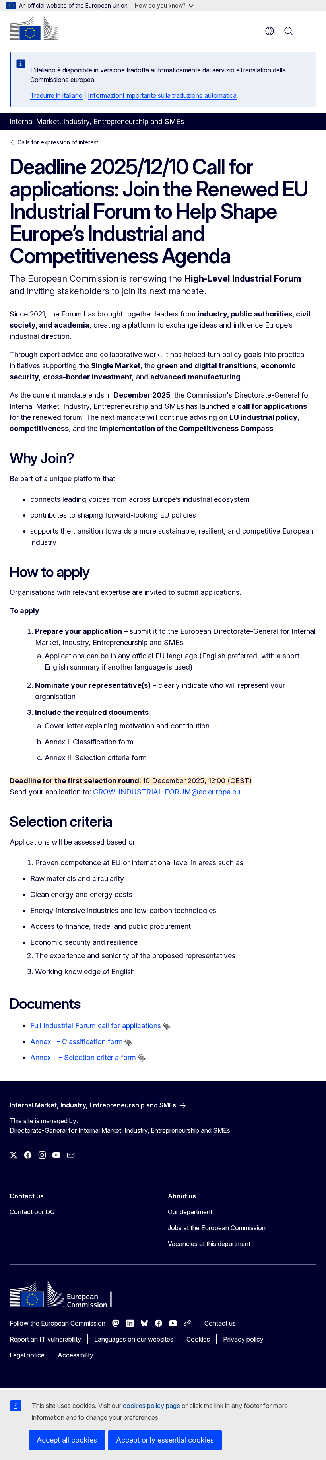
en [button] (269, 31)
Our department (190, 1212)
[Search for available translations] (167, 1026)
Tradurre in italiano (56, 95)
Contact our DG (32, 1212)
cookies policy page (151, 1406)
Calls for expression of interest (57, 142)
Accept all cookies (67, 1440)
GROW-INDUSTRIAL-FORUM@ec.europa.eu (166, 792)
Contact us (220, 1323)
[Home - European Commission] (34, 28)
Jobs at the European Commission (217, 1228)
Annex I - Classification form (76, 1041)
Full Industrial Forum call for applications (95, 1025)
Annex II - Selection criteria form (83, 1057)
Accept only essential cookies (165, 1440)
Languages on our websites (133, 1339)
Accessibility (75, 1355)
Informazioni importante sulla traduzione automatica (162, 95)
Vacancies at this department (209, 1244)
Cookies (198, 1339)
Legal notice (27, 1355)
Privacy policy (243, 1339)
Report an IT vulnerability (45, 1339)
